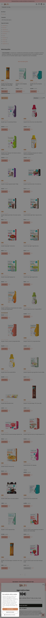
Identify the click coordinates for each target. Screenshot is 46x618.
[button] (10, 615)
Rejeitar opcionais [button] (10, 612)
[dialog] (10, 604)
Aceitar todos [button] (10, 609)
